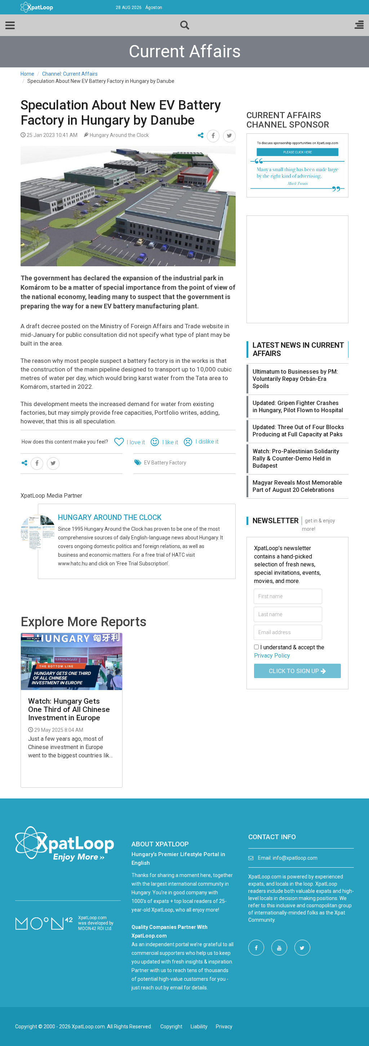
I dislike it (206, 441)
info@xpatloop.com (295, 858)
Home (27, 74)
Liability (199, 1026)
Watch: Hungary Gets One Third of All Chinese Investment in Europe (69, 709)
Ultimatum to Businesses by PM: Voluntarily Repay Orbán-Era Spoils (295, 379)
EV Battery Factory (165, 463)
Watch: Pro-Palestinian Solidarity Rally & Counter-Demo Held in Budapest (296, 458)
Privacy (224, 1026)
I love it (135, 442)
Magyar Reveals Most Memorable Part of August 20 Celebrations (297, 486)
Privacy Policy (272, 655)
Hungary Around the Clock (109, 517)
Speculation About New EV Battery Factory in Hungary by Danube (121, 113)
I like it (170, 442)
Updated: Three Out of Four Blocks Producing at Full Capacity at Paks (298, 431)
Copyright (171, 1026)
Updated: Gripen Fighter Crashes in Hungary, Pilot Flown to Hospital (298, 407)
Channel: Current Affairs (70, 74)
